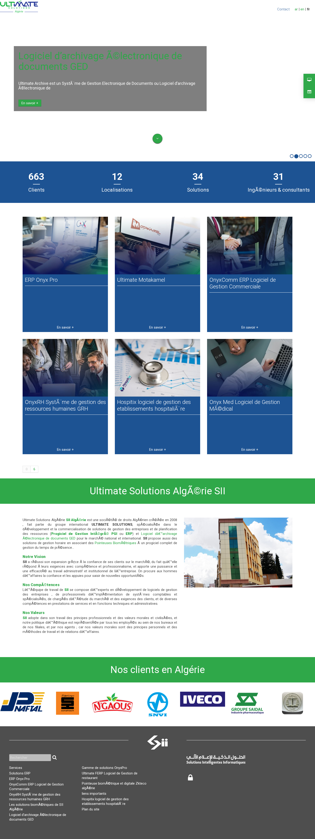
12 (117, 176)
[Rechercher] (54, 757)
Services (15, 768)
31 (278, 176)
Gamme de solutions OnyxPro (104, 768)
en (302, 9)
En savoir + (29, 103)
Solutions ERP (19, 773)
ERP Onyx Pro (41, 280)
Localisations (117, 190)
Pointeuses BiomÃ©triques (115, 543)
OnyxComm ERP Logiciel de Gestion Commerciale (242, 283)
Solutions (198, 190)
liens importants (94, 794)
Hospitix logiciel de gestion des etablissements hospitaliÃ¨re (154, 405)
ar (296, 9)
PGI (114, 534)
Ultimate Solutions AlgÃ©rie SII (158, 491)
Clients (36, 190)
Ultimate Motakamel (141, 280)
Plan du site (90, 809)
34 (198, 176)
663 (36, 176)
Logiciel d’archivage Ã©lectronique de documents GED (100, 61)
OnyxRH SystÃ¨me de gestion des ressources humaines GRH (65, 405)
